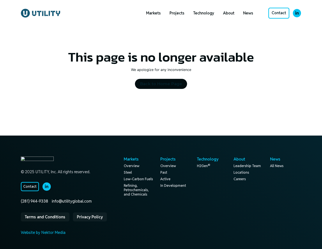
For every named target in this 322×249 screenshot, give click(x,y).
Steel (128, 172)
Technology (203, 13)
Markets (153, 13)
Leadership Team (247, 166)
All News (276, 166)
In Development (173, 185)
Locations (241, 172)
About (228, 13)
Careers (240, 179)
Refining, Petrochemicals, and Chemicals (136, 190)
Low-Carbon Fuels (138, 179)
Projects (177, 13)
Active (165, 179)
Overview (131, 166)
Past (163, 172)
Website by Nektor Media (43, 232)
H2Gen (203, 166)
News (248, 13)
